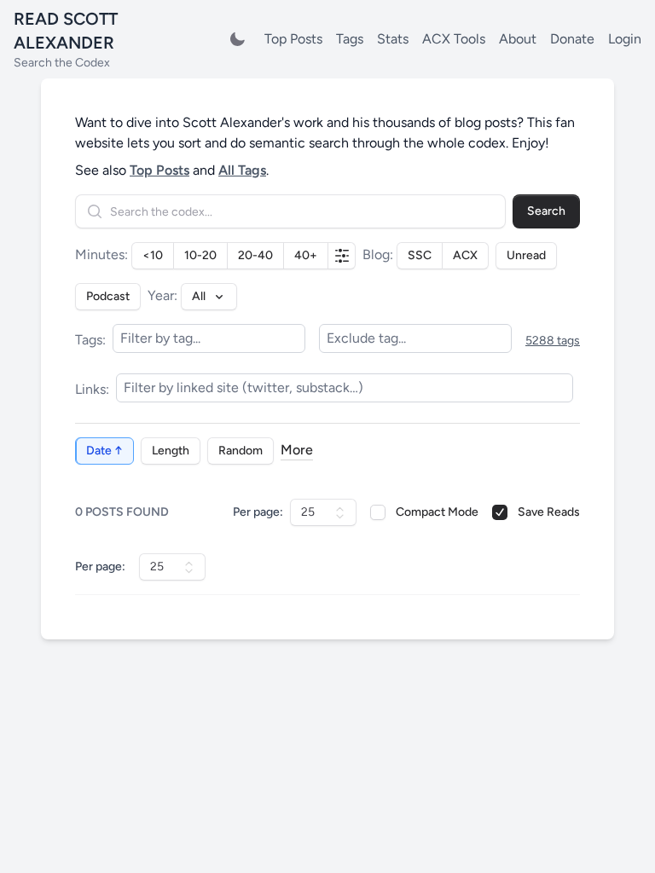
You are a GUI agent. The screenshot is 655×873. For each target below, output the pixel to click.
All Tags (242, 170)
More (297, 450)
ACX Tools (453, 39)
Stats (393, 39)
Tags (349, 39)
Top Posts (293, 39)
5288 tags (552, 340)
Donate (572, 39)
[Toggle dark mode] (237, 39)
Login (624, 39)
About (517, 39)
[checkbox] (377, 512)
